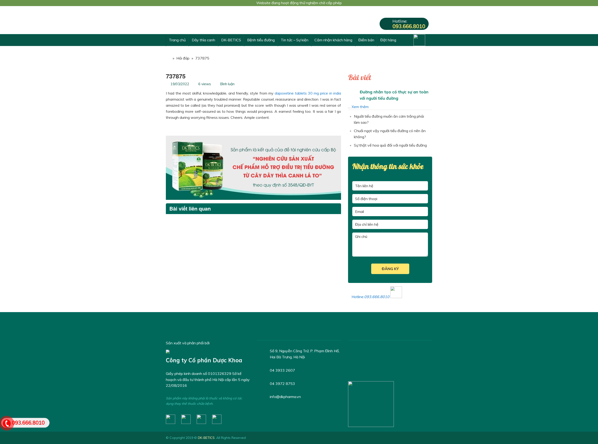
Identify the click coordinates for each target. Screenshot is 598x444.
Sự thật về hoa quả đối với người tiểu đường (390, 145)
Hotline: (408, 24)
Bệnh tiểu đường (261, 40)
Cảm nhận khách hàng (333, 40)
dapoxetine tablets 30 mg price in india (308, 93)
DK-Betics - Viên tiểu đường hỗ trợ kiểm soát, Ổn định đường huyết (201, 20)
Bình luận (227, 84)
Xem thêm (360, 106)
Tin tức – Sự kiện (294, 40)
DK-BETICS (231, 40)
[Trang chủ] (168, 58)
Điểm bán (366, 40)
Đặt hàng (388, 40)
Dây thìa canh (203, 40)
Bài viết (359, 78)
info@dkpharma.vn (285, 396)
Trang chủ (177, 40)
